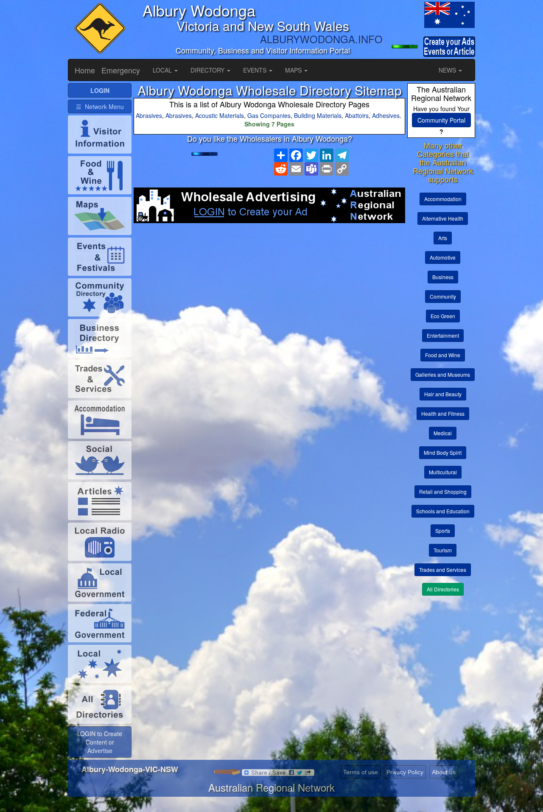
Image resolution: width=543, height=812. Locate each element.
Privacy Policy (404, 772)
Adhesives (386, 115)
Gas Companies (269, 115)
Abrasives (149, 115)
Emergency (120, 70)
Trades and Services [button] (442, 569)
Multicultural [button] (443, 472)
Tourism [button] (443, 550)
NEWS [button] (448, 70)
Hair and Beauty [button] (443, 394)
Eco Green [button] (443, 315)
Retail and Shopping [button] (443, 491)
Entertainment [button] (443, 335)
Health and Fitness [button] (443, 413)
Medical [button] (443, 433)
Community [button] (443, 296)
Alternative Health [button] (442, 218)
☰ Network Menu (100, 106)
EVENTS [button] (255, 70)
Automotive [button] (443, 257)
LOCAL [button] (163, 70)
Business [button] (442, 276)
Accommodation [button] (443, 198)
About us (444, 772)
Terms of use (360, 772)
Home (85, 70)
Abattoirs (357, 115)
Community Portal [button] (441, 120)
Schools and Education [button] (443, 511)
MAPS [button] (294, 70)
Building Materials (317, 115)
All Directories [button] (443, 589)
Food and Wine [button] (442, 354)
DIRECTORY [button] (208, 70)
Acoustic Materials (219, 115)
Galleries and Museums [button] (442, 374)
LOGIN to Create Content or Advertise (99, 742)
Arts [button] (442, 237)
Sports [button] (442, 530)
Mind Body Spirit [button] (443, 452)
